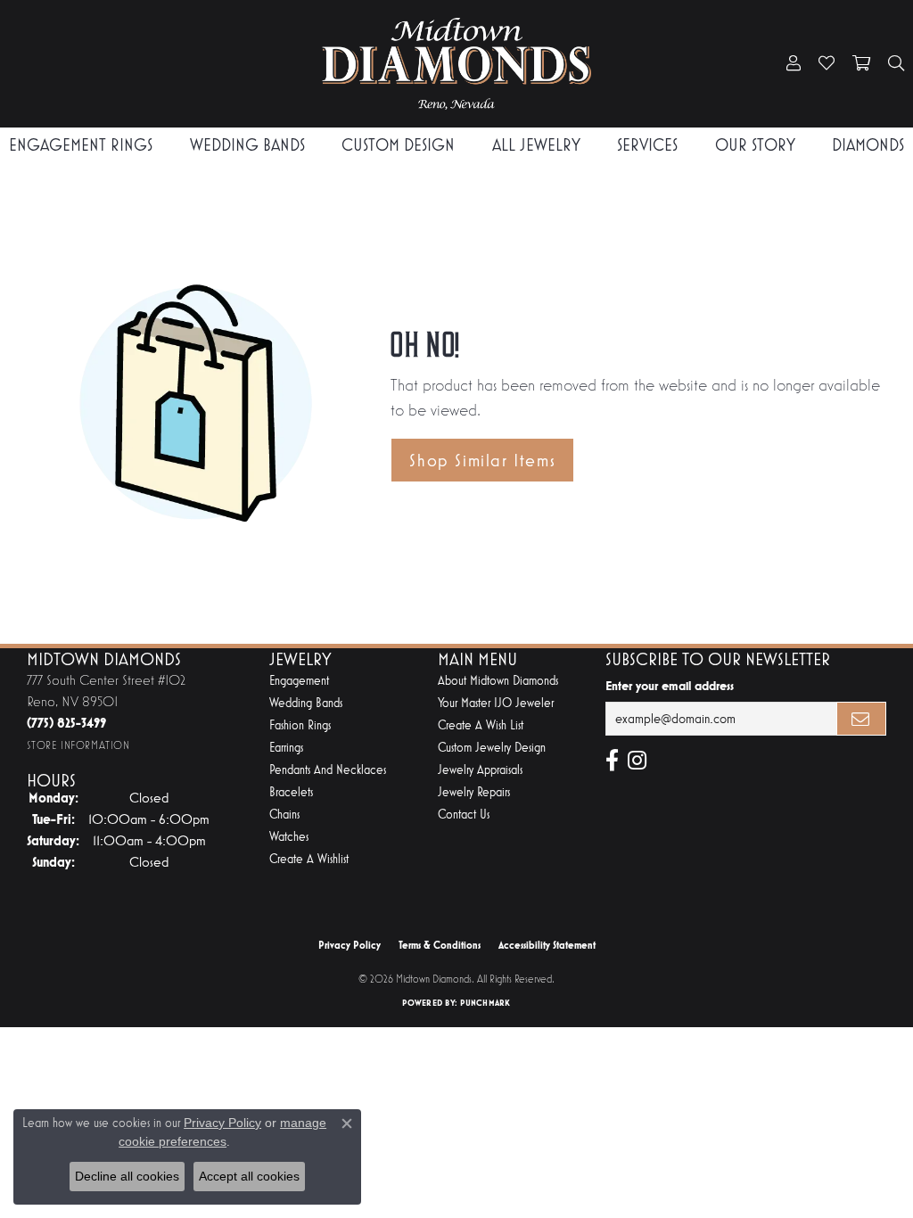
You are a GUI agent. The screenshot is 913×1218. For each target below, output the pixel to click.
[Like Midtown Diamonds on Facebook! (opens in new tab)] (612, 760)
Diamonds (868, 145)
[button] (793, 64)
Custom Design (398, 145)
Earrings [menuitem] (286, 747)
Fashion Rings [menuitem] (300, 725)
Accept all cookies (249, 1176)
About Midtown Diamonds (498, 680)
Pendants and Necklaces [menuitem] (327, 770)
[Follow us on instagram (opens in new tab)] (637, 760)
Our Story (755, 145)
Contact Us (463, 814)
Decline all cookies (127, 1176)
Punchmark (485, 1003)
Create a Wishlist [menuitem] (309, 859)
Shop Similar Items (482, 460)
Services (647, 145)
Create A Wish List (480, 725)
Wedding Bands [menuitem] (305, 703)
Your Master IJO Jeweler (496, 703)
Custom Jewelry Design (492, 747)
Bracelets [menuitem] (291, 792)
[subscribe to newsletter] (861, 719)
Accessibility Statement (547, 945)
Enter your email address (669, 686)
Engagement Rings (80, 145)
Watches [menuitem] (288, 836)
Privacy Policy (349, 945)
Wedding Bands (247, 145)
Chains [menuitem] (284, 814)
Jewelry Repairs (474, 792)
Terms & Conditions (440, 945)
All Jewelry (536, 145)
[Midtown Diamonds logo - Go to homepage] (457, 64)
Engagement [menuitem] (299, 680)
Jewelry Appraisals (480, 770)
